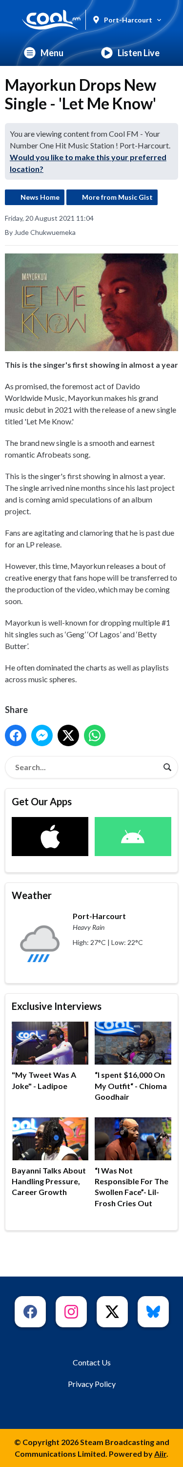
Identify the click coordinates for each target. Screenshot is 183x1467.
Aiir (160, 1453)
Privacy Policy (92, 1383)
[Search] (167, 767)
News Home (40, 197)
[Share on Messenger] (42, 735)
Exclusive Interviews (57, 1006)
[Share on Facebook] (15, 735)
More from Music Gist (117, 197)
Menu (52, 52)
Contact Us (92, 1362)
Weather (32, 895)
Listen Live (139, 52)
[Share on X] (68, 735)
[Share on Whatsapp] (94, 735)
